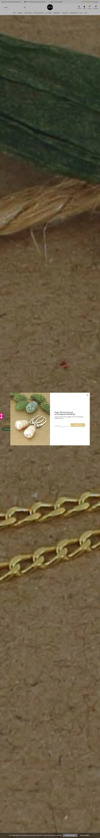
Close (87, 395)
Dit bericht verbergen (70, 835)
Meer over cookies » (84, 835)
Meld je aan (77, 425)
